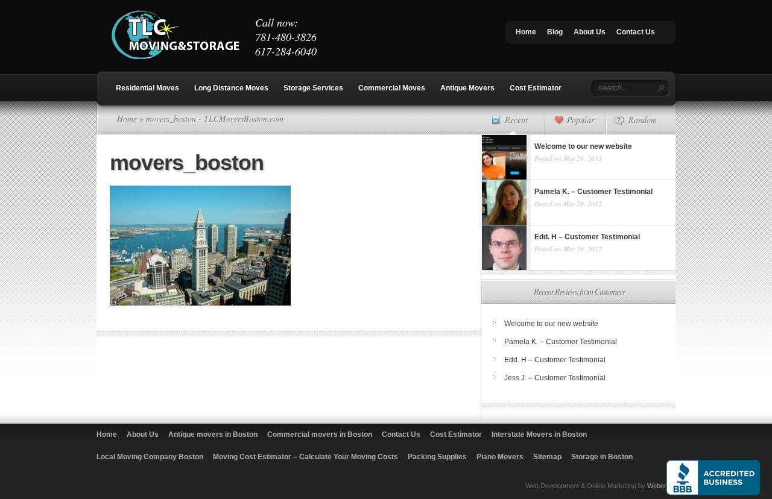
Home (526, 32)
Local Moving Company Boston (149, 457)
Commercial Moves (391, 88)
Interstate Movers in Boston (539, 434)
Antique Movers (467, 88)
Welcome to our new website (551, 323)
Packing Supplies (437, 457)
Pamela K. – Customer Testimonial (560, 341)
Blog (555, 32)
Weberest (661, 485)
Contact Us (635, 32)
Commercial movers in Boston (319, 434)
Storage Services (313, 88)
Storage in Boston (602, 457)
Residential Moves (147, 88)
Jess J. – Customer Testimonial (555, 378)
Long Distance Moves (231, 88)
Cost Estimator (536, 88)
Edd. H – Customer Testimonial (555, 360)
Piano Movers (500, 457)
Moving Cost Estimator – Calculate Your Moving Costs (305, 457)
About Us (590, 32)
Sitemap (547, 457)
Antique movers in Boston (213, 434)
